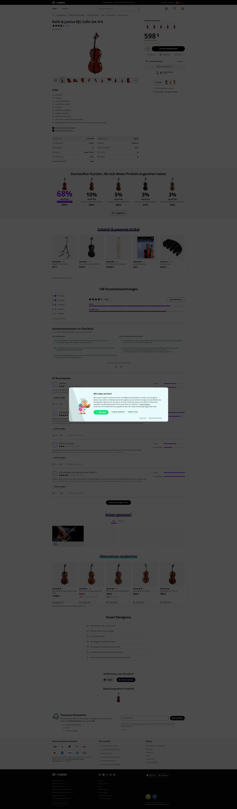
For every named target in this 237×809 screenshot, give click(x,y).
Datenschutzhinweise (155, 418)
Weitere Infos (133, 412)
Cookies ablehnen (118, 412)
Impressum (143, 418)
